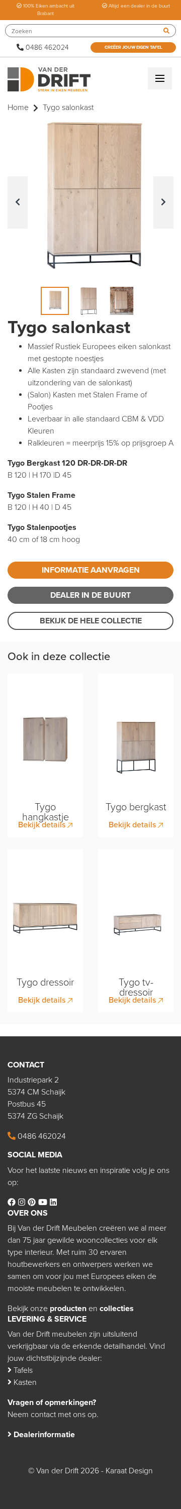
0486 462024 (46, 47)
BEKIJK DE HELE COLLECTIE (91, 621)
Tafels (22, 1370)
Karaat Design (129, 1471)
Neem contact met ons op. (53, 1415)
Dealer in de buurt (90, 595)
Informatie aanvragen (91, 570)
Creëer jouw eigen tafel (133, 47)
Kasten (24, 1382)
